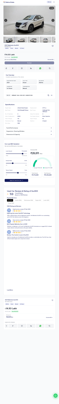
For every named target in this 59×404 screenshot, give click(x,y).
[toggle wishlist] (52, 45)
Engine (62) (38, 200)
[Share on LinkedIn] (31, 68)
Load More (10, 290)
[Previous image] (5, 20)
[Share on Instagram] (21, 68)
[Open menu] (54, 2)
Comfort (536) (18, 200)
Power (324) (11, 203)
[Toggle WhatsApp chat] (56, 396)
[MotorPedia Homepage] (8, 2)
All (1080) (10, 200)
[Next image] (53, 20)
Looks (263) (46, 200)
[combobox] (49, 2)
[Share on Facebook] (12, 68)
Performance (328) (28, 200)
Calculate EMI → (51, 59)
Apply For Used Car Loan (15, 180)
